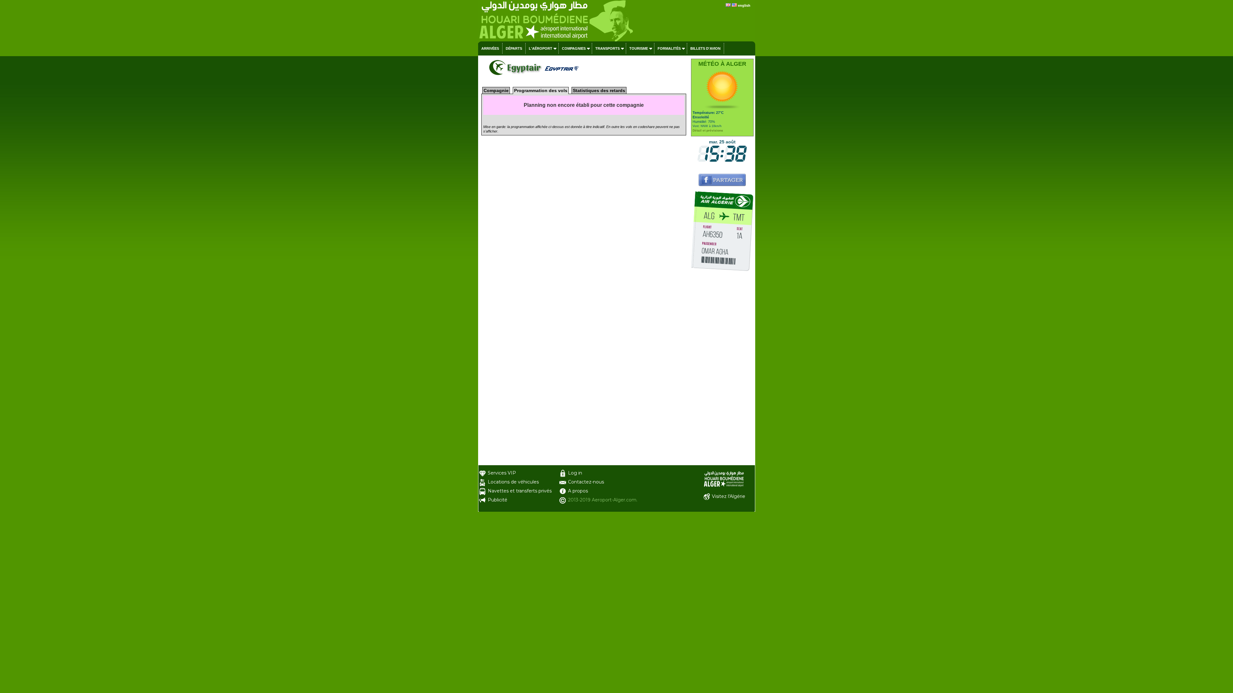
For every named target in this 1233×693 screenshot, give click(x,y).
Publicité (497, 500)
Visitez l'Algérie (728, 496)
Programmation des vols (540, 90)
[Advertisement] (722, 369)
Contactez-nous (586, 482)
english (744, 5)
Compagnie (496, 90)
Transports (607, 48)
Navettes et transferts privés (520, 491)
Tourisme (638, 48)
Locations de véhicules (513, 482)
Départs (514, 48)
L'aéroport (540, 48)
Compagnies (574, 48)
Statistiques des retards (599, 90)
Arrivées (490, 48)
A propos (578, 491)
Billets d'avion (705, 48)
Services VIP (502, 473)
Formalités (669, 48)
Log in (575, 473)
